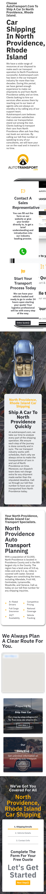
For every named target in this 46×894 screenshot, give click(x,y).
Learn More (22, 725)
